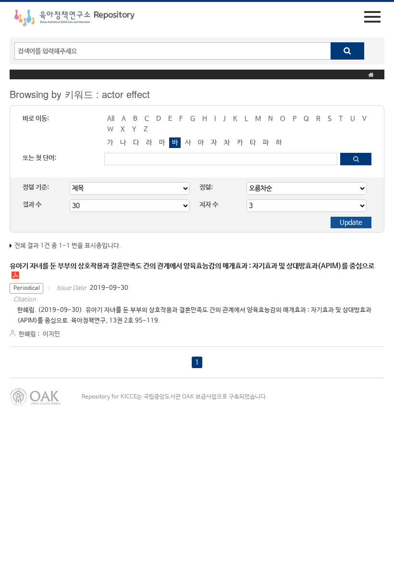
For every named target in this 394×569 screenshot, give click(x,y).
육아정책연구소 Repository (74, 20)
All (110, 119)
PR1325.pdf (15, 275)
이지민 (51, 334)
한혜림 (27, 334)
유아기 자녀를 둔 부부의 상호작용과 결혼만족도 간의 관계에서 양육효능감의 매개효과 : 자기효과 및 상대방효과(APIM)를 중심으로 (192, 266)
